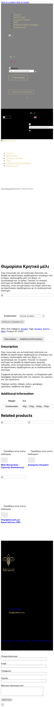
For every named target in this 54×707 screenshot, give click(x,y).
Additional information (31, 339)
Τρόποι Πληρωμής (22, 641)
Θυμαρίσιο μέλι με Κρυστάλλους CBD (10, 521)
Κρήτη (46, 329)
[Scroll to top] (2, 651)
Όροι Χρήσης (7, 641)
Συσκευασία (10, 316)
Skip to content (8, 2)
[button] (18, 258)
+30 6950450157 (15, 609)
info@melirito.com (17, 612)
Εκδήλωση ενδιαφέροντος (12, 322)
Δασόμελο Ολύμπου (38, 465)
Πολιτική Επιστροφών (42, 641)
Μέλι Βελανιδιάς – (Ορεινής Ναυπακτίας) (12, 466)
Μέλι (3, 331)
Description (10, 339)
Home (3, 189)
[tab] (10, 339)
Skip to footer (22, 2)
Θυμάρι (9, 189)
